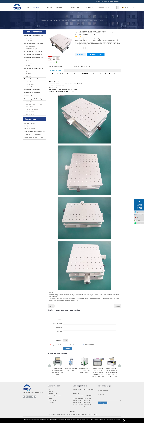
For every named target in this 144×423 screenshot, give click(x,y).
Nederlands (81, 414)
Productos (50, 391)
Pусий (58, 414)
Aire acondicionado (30, 46)
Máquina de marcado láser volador (34, 79)
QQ (137, 217)
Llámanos (138, 220)
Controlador (29, 101)
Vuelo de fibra (29, 82)
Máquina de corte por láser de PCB (34, 51)
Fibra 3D (28, 60)
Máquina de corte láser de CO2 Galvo (82, 396)
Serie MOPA (29, 38)
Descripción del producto (56, 70)
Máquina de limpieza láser (32, 89)
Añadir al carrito (97, 54)
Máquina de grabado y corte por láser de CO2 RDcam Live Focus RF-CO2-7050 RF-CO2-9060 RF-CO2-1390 (111, 372)
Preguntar (80, 54)
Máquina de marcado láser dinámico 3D (35, 57)
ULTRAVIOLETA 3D (31, 63)
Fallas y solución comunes (54, 396)
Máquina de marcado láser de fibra (34, 35)
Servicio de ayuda (52, 393)
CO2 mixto (28, 73)
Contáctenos (51, 402)
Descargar (50, 398)
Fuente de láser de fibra (32, 109)
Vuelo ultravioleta (30, 84)
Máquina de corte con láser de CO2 (82, 398)
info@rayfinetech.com (115, 1)
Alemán (75, 414)
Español (63, 414)
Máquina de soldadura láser (32, 93)
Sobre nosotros (52, 400)
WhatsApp (138, 223)
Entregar (67, 348)
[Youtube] (35, 397)
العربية (48, 414)
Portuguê (69, 414)
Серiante (95, 414)
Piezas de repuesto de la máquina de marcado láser (35, 99)
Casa (49, 389)
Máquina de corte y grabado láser (34, 68)
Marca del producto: (77, 66)
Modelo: (51, 66)
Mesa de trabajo (30, 114)
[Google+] (27, 397)
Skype (137, 212)
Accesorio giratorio (30, 111)
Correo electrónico (140, 214)
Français (53, 414)
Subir (65, 340)
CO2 (27, 71)
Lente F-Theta (29, 106)
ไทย (86, 414)
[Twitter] (32, 397)
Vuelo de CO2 (29, 87)
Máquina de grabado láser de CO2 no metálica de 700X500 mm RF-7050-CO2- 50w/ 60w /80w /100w (98, 372)
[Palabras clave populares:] (118, 7)
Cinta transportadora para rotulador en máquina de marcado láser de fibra (36, 104)
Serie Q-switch (29, 40)
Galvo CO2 (28, 76)
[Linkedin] (29, 397)
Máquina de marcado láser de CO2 (34, 54)
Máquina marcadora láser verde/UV (35, 43)
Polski (90, 414)
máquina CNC (28, 96)
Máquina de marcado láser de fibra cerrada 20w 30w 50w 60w (84, 370)
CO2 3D (28, 65)
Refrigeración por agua (31, 48)
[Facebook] (24, 397)
